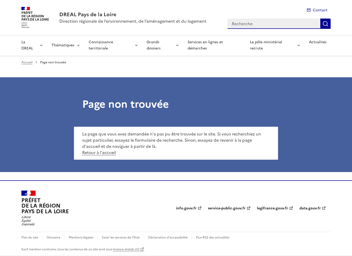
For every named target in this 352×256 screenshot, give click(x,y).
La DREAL (27, 45)
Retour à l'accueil (99, 152)
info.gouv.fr (186, 208)
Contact (320, 10)
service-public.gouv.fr (227, 208)
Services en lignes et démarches (205, 45)
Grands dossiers (154, 45)
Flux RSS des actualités (212, 237)
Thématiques (63, 45)
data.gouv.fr (310, 208)
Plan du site (29, 237)
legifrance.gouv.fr (272, 208)
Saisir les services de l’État (121, 237)
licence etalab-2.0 (126, 249)
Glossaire (53, 237)
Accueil (26, 62)
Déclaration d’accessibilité (168, 237)
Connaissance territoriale (101, 45)
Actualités (317, 42)
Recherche (325, 24)
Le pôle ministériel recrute (266, 45)
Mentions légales (81, 237)
